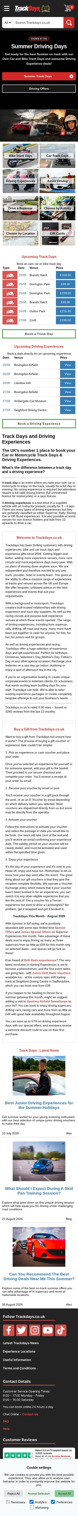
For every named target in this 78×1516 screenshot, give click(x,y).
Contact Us (30, 1414)
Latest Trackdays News (21, 1343)
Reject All (13, 1493)
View (68, 365)
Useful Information (17, 1360)
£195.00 (65, 320)
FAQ (6, 1421)
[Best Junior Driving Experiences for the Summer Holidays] (39, 1072)
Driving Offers (39, 88)
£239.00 (65, 293)
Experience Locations (19, 1351)
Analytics (41, 1502)
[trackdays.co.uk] (33, 12)
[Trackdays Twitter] (21, 1335)
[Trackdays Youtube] (47, 1335)
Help (6, 1428)
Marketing (41, 1507)
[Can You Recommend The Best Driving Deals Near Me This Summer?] (39, 1247)
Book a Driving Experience (39, 423)
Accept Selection (39, 1493)
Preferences (64, 1502)
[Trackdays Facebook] (9, 1335)
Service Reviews (61, 1456)
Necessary (18, 1502)
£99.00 (65, 284)
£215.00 (65, 311)
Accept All (64, 1493)
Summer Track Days (38, 76)
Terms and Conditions (19, 1368)
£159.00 (65, 275)
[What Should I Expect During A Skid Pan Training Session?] (39, 1161)
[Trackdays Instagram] (35, 1335)
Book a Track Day (39, 334)
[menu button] (6, 8)
